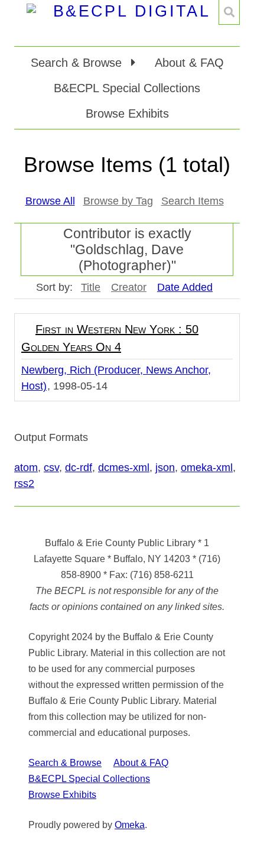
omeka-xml (207, 467)
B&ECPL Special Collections (127, 88)
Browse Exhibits (127, 113)
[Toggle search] (229, 12)
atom (26, 467)
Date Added (185, 287)
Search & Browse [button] (78, 62)
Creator (128, 287)
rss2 (24, 483)
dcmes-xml (123, 467)
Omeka (130, 825)
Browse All (50, 201)
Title (90, 287)
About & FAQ (189, 62)
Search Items (192, 201)
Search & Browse (65, 763)
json (165, 467)
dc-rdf (78, 467)
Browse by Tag (118, 201)
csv (51, 467)
